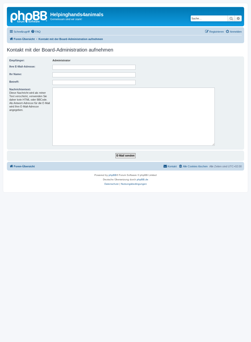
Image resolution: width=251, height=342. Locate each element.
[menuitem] (36, 32)
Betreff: (14, 81)
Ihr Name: (15, 74)
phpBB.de (142, 179)
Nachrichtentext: (20, 89)
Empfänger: (17, 60)
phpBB (112, 175)
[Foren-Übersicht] (29, 16)
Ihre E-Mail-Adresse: (22, 66)
